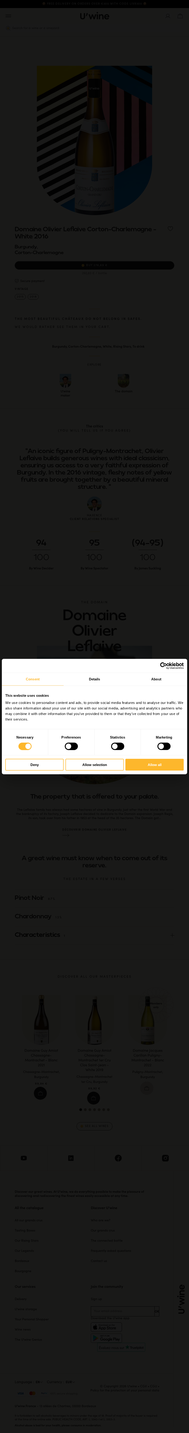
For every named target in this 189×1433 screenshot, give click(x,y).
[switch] (71, 746)
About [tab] (156, 679)
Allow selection (94, 765)
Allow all (155, 765)
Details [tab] (94, 679)
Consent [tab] (33, 679)
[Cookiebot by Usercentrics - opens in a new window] (163, 665)
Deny (34, 765)
